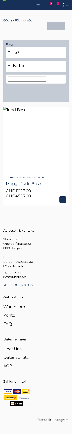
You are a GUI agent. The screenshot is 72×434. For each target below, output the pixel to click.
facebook (44, 420)
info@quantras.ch (14, 277)
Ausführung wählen (62, 199)
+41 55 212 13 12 (12, 273)
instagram (61, 420)
